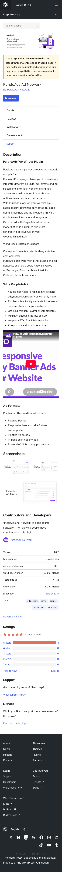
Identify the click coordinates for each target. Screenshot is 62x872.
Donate (39, 782)
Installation (13, 127)
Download (11, 98)
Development (14, 135)
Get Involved (40, 770)
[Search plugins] (37, 26)
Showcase (39, 743)
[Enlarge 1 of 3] (25, 463)
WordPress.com (14, 798)
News (6, 749)
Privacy (7, 760)
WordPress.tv (12, 787)
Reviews (11, 118)
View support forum (14, 694)
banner (44, 601)
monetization (39, 607)
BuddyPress (12, 815)
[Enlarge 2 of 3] (54, 463)
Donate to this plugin (15, 723)
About (6, 743)
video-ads (53, 607)
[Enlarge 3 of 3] (54, 481)
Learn (6, 770)
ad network (32, 601)
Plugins (37, 754)
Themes (37, 749)
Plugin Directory (11, 14)
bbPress (9, 809)
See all (55, 670)
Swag (37, 787)
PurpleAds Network (18, 89)
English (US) (52, 593)
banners (54, 601)
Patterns (38, 760)
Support (11, 143)
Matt (7, 803)
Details (10, 110)
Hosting (7, 754)
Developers (9, 782)
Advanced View (12, 616)
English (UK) (18, 829)
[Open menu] (57, 5)
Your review (10, 670)
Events (37, 776)
